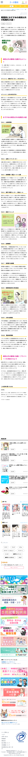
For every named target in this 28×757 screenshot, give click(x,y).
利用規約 (4, 738)
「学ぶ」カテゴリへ (14, 567)
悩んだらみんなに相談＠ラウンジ (9, 722)
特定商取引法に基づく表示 (7, 747)
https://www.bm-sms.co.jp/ (15, 753)
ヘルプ (3, 734)
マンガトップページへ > (23, 522)
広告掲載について (6, 745)
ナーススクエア (8, 9)
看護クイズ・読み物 (15, 9)
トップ (2, 6)
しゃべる (7, 6)
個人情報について (6, 743)
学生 (25, 6)
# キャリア (9, 23)
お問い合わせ (5, 736)
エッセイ (22, 9)
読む (11, 6)
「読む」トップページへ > (23, 501)
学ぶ (16, 6)
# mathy (3, 23)
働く (20, 6)
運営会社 (4, 740)
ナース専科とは (5, 732)
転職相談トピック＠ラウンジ (8, 662)
